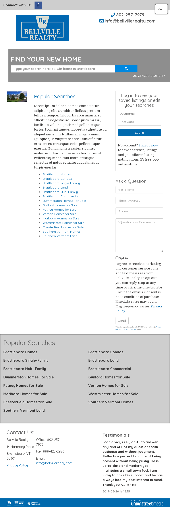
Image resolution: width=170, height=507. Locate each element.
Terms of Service (129, 329)
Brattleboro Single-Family (61, 183)
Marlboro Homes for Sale (61, 218)
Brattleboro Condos (57, 179)
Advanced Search (148, 76)
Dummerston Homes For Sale (64, 201)
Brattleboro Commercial (60, 196)
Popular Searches (29, 343)
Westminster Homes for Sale (63, 223)
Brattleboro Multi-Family (60, 192)
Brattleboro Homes (57, 174)
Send (122, 321)
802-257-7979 (130, 14)
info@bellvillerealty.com (130, 21)
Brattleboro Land (55, 187)
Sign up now (148, 145)
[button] (126, 68)
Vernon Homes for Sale (59, 214)
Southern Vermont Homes (62, 232)
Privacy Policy (17, 465)
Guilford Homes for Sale (60, 205)
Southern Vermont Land (60, 236)
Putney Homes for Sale (59, 209)
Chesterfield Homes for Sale (63, 227)
